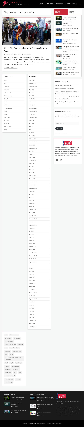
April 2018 (31, 240)
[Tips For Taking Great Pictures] (59, 62)
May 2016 (31, 311)
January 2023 (32, 105)
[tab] (61, 12)
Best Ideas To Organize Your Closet (71, 72)
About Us (49, 4)
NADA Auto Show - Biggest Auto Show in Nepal (13, 358)
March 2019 (32, 206)
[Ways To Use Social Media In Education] (59, 40)
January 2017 (32, 286)
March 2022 (32, 135)
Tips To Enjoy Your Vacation (69, 67)
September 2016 (33, 299)
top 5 (15, 372)
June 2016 (31, 308)
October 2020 (32, 160)
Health (5, 102)
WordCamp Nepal (9, 379)
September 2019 (33, 188)
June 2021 (31, 151)
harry (56, 85)
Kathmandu (7, 351)
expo (6, 348)
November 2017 (33, 255)
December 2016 (33, 289)
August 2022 (32, 120)
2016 (11, 335)
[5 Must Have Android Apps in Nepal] (33, 413)
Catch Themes (58, 423)
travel (20, 372)
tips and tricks (8, 372)
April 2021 (31, 154)
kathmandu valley (17, 351)
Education (6, 89)
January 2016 (32, 323)
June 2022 (31, 126)
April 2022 (31, 132)
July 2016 (31, 305)
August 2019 (32, 191)
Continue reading (73, 155)
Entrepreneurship (9, 54)
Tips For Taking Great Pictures (70, 61)
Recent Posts (58, 12)
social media (16, 369)
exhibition (20, 344)
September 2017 (33, 262)
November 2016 (33, 292)
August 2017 (32, 265)
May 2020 (31, 169)
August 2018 (32, 228)
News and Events (8, 108)
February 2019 (32, 209)
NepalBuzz (15, 2)
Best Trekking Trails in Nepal (67, 88)
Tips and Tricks (7, 126)
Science (6, 114)
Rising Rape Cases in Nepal (66, 85)
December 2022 (33, 108)
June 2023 (31, 92)
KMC (6, 354)
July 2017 (31, 268)
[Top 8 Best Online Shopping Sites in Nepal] (33, 405)
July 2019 (31, 194)
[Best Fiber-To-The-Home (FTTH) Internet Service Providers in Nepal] (33, 398)
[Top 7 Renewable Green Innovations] (59, 22)
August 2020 (32, 163)
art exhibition (8, 338)
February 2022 (32, 139)
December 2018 (33, 215)
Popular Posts (72, 12)
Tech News (6, 120)
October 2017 (32, 259)
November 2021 (33, 142)
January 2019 (32, 212)
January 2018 (32, 249)
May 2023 (31, 95)
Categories (70, 4)
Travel (5, 129)
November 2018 (33, 219)
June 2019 (31, 197)
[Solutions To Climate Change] (59, 18)
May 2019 (31, 200)
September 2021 (33, 148)
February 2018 (32, 246)
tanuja (56, 88)
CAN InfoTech (17, 338)
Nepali (11, 362)
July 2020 (31, 166)
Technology (7, 123)
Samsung (7, 366)
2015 (6, 335)
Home (41, 4)
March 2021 (32, 157)
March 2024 (32, 80)
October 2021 (32, 145)
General (6, 99)
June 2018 (31, 234)
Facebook (12, 348)
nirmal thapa (58, 96)
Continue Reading (10, 68)
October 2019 (32, 185)
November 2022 (33, 111)
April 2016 (31, 314)
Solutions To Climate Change (69, 17)
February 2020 (32, 175)
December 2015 (33, 326)
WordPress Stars (8, 382)
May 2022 (31, 129)
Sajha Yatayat (18, 362)
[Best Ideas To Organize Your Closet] (59, 73)
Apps (5, 80)
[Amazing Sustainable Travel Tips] (59, 29)
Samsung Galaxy (15, 366)
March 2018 (32, 243)
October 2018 (32, 222)
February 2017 (32, 283)
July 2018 (31, 231)
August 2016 (32, 302)
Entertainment (7, 92)
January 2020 (32, 179)
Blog (5, 83)
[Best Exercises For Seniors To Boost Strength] (59, 55)
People (5, 111)
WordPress (18, 379)
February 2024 (32, 83)
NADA (11, 354)
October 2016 (32, 295)
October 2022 (32, 114)
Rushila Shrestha (27, 54)
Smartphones (7, 117)
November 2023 (33, 86)
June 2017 (31, 271)
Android (16, 335)
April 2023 (31, 99)
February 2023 (32, 102)
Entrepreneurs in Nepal (10, 344)
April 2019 (31, 203)
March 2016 (32, 317)
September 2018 (33, 225)
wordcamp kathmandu (10, 375)
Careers (59, 4)
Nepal (6, 362)
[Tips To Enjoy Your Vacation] (59, 68)
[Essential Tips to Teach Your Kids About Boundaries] (59, 47)
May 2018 (31, 237)
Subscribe (59, 128)
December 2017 (33, 252)
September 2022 (33, 117)
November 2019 (33, 182)
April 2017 (31, 277)
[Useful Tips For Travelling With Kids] (59, 34)
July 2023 (31, 89)
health (17, 348)
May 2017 (31, 274)
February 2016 (32, 320)
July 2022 (31, 123)
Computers (6, 86)
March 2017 (32, 280)
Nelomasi (57, 101)
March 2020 (32, 172)
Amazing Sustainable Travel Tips (70, 28)
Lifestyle (6, 105)
